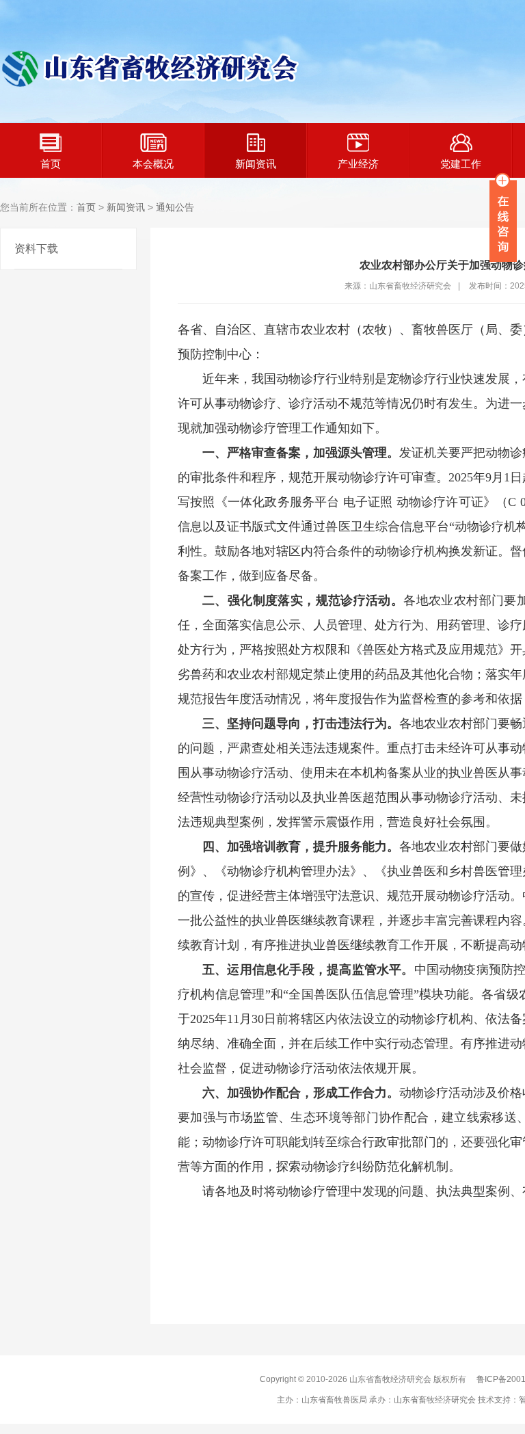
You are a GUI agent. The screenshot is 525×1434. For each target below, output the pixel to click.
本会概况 (153, 164)
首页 (50, 164)
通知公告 (175, 207)
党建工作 (460, 164)
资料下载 (36, 248)
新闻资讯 (255, 164)
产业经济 (358, 164)
